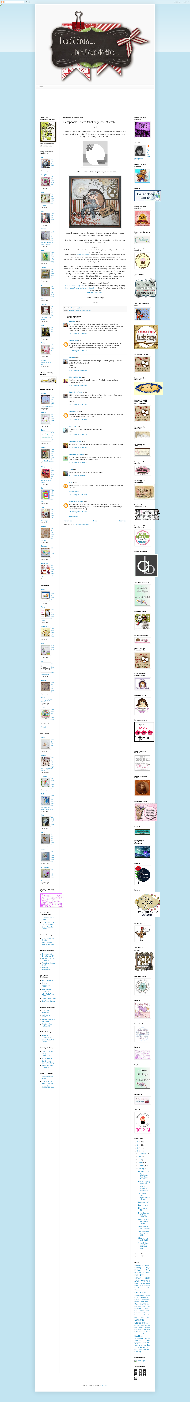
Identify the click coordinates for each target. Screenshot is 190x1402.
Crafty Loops (74, 411)
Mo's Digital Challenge (46, 1016)
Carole (43, 267)
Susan (43, 832)
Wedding (137, 1352)
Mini (148, 1325)
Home (40, 87)
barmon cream (74, 492)
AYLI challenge (52, 435)
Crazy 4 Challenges (46, 1055)
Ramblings (138, 1336)
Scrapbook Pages (142, 1338)
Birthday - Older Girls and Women (79, 310)
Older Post (122, 521)
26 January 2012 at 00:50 (78, 405)
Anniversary (138, 1265)
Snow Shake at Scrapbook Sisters (143, 1221)
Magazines (144, 1325)
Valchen (72, 358)
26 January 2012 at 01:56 (78, 419)
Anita (43, 589)
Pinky (43, 607)
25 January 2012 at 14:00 (78, 334)
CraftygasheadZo (75, 441)
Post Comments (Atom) (81, 524)
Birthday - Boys (142, 1268)
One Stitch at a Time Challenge (47, 1082)
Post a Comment (72, 516)
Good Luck (146, 1306)
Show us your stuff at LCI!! (143, 1239)
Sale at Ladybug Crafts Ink (144, 1183)
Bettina (43, 527)
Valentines (146, 1350)
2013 (139, 1148)
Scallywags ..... (46, 867)
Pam (42, 644)
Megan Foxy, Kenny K (84, 254)
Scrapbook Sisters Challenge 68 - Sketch (144, 1196)
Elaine (43, 430)
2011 (139, 1253)
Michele (43, 755)
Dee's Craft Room (75, 392)
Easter (136, 1299)
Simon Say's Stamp (49, 998)
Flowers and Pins (142, 1209)
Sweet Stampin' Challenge (47, 1066)
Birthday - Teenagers (142, 1283)
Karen (43, 698)
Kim (42, 250)
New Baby (142, 1330)
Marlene (44, 229)
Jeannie (44, 727)
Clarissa (44, 546)
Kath (42, 794)
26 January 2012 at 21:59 (78, 475)
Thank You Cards (52, 180)
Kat (42, 488)
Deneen (43, 447)
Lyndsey (44, 776)
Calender (137, 1288)
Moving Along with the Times (48, 1020)
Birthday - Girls (142, 1270)
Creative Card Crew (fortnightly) (48, 955)
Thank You (146, 1343)
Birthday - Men (142, 1272)
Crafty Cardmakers (142, 1297)
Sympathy (137, 1343)
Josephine (44, 175)
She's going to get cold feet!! (144, 1227)
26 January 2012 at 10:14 (78, 434)
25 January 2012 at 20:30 (78, 385)
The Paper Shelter (48, 1001)
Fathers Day (138, 1301)
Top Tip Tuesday (142, 1346)
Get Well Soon (145, 1304)
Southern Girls (142, 1341)
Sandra (43, 680)
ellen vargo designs (76, 502)
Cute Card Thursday (45, 1011)
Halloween (138, 1308)
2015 (139, 1142)
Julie (71, 469)
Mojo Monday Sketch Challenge (48, 943)
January (142, 1169)
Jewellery (144, 1312)
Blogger (104, 1385)
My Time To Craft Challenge (48, 959)
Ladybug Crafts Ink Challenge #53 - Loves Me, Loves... (143, 1175)
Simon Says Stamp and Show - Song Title (80, 288)
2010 (139, 1256)
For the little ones (52, 273)
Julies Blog (45, 626)
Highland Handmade (76, 454)
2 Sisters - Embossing (95, 293)
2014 (139, 1145)
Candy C (72, 321)
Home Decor (145, 1310)
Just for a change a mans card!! (143, 1188)
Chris (43, 738)
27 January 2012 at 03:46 (78, 495)
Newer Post (68, 521)
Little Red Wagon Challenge (48, 995)
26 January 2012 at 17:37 (78, 462)
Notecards (146, 1334)
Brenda (43, 393)
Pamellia (44, 304)
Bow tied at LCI (143, 1205)
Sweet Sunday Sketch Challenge (48, 1087)
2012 (139, 1151)
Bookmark (147, 1285)
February (142, 1166)
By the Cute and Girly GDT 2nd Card (144, 1215)
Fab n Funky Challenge (46, 990)
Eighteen (52, 329)
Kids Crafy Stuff (142, 1317)
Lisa (42, 507)
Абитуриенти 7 (52, 348)
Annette (44, 413)
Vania (43, 343)
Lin (42, 285)
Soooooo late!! (143, 1202)
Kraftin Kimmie (47, 1058)
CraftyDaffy (73, 341)
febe (70, 482)
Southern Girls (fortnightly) (47, 1025)
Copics (148, 1295)
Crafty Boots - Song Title (75, 286)
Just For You (145, 1315)
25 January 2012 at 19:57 (78, 370)
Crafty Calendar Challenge (47, 928)
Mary (42, 157)
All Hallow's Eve (52, 820)
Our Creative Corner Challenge (48, 1062)
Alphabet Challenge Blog (47, 1036)
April (140, 1160)
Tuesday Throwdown (46, 968)
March (141, 1163)
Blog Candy (138, 1286)
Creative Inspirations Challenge (46, 985)
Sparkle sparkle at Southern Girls (143, 1233)
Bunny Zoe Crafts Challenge (48, 919)
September (143, 1154)
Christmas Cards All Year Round (48, 923)
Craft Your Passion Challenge (48, 939)
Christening (138, 1290)
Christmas (140, 1292)
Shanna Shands (75, 377)
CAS (148, 1288)
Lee (101, 262)
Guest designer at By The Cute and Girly (143, 1245)
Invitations (137, 1312)
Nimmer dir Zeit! (52, 551)
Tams (43, 850)
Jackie (43, 360)
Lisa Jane (72, 426)
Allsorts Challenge (48, 1051)
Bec (42, 192)
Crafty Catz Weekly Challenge (48, 1041)
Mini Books (138, 1327)
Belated (147, 1265)
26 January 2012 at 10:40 (78, 447)
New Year (142, 1331)
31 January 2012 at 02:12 (78, 512)
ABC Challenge (47, 980)
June (140, 1157)
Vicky (43, 467)
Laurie (43, 708)
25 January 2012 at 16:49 (78, 351)
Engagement (146, 1299)
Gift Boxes (138, 1306)
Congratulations (139, 1295)
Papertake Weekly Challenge (48, 964)
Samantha (44, 563)
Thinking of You (140, 1345)
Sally (42, 212)
